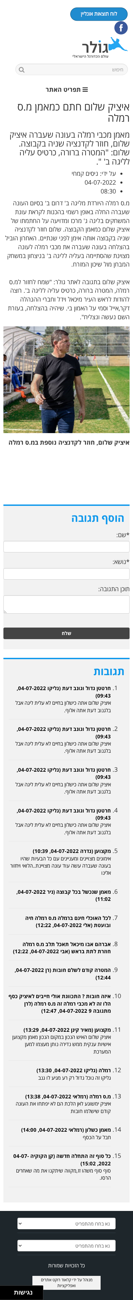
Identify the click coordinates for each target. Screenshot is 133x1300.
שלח (66, 633)
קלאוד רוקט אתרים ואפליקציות (58, 1282)
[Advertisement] (66, 480)
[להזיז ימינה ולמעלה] (9, 1291)
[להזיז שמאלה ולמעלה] (5, 1291)
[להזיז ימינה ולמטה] (9, 1295)
